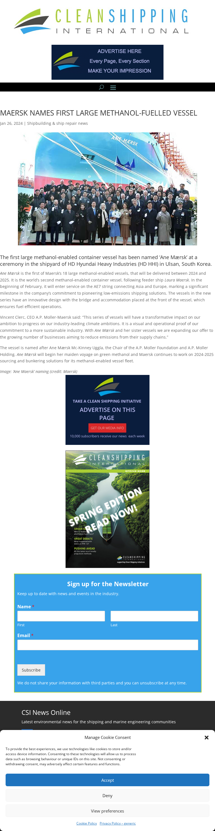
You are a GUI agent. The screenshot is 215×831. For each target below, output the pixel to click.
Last (114, 625)
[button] (206, 737)
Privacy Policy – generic (118, 823)
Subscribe (31, 670)
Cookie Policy (86, 823)
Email (25, 635)
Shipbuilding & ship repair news (57, 123)
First (21, 625)
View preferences (107, 811)
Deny (107, 795)
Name (25, 607)
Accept (107, 780)
